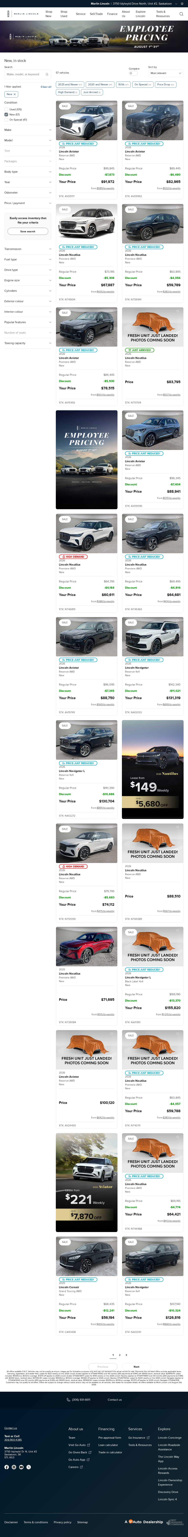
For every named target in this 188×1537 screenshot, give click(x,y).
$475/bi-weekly (105, 911)
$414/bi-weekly (171, 601)
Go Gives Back (77, 1452)
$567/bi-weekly (171, 911)
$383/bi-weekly (171, 291)
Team (71, 1437)
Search (8, 67)
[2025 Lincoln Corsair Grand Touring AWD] (86, 1256)
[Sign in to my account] (182, 3)
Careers (73, 1467)
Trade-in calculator (110, 1452)
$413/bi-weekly (171, 1221)
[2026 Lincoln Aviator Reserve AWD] (86, 120)
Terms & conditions (36, 1522)
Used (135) (15, 109)
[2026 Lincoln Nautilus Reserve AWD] (152, 327)
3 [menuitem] (126, 1354)
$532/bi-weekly (171, 188)
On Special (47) (18, 119)
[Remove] (15, 94)
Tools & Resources (140, 1445)
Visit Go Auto (77, 1445)
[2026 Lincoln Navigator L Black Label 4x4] (152, 946)
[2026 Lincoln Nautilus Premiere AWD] (86, 224)
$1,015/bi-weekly (171, 1014)
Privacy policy (62, 1522)
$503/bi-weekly (105, 394)
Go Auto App (76, 1459)
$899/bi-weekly (171, 704)
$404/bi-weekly (105, 1324)
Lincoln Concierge (170, 1437)
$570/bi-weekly (171, 498)
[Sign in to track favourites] (112, 105)
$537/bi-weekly (171, 394)
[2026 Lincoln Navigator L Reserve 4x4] (86, 740)
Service (81, 14)
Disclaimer (11, 1522)
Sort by (152, 67)
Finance (112, 14)
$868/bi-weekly (171, 1324)
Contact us (10, 1428)
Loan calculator (108, 1445)
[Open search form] (181, 14)
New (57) (14, 114)
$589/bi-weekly (105, 188)
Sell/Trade (96, 14)
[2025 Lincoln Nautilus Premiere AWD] (86, 946)
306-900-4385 (13, 1439)
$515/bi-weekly (105, 1014)
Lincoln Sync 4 (167, 1499)
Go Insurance (136, 1437)
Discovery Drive (168, 1492)
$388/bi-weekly (105, 601)
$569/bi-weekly (105, 704)
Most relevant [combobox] (158, 73)
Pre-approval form (109, 1437)
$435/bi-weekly (105, 291)
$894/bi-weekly (105, 807)
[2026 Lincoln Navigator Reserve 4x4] (152, 637)
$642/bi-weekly (105, 1117)
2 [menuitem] (119, 1354)
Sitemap (82, 1522)
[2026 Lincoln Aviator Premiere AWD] (86, 327)
